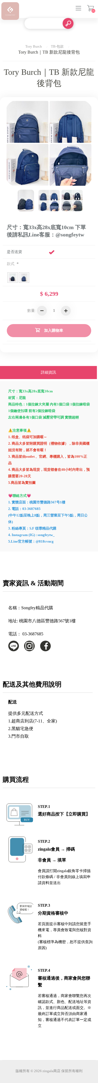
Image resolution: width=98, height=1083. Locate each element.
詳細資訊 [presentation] (48, 372)
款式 (11, 264)
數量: (31, 311)
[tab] (48, 373)
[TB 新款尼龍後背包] (26, 200)
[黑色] (72, 200)
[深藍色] (49, 200)
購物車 (90, 8)
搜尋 (68, 23)
